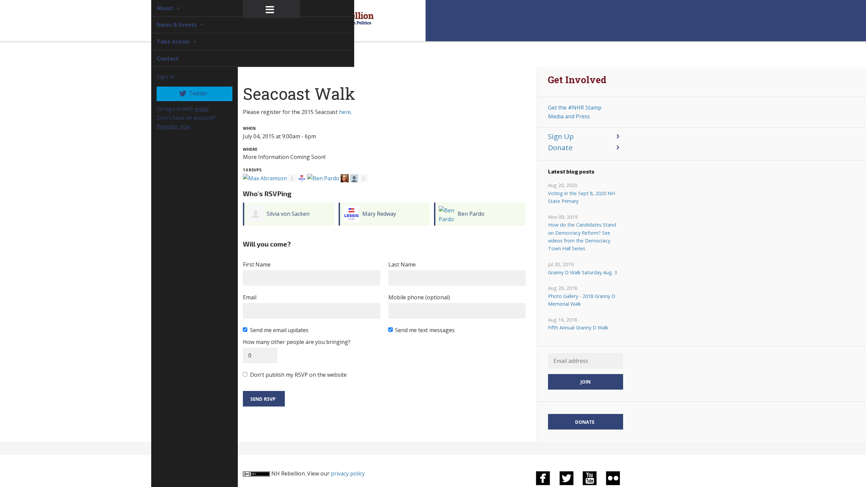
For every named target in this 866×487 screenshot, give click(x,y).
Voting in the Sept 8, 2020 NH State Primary (581, 197)
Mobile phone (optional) (419, 297)
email (194, 109)
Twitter (190, 93)
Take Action (166, 41)
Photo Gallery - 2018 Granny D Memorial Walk (581, 300)
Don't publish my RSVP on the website (298, 374)
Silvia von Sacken (288, 213)
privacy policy (348, 473)
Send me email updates (279, 330)
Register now (165, 126)
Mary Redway (379, 213)
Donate (560, 147)
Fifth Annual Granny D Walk (578, 327)
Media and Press (569, 116)
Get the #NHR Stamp (574, 107)
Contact (160, 58)
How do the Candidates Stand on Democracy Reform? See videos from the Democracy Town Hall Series (582, 237)
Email (249, 297)
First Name (257, 264)
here (345, 112)
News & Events (169, 24)
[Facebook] (543, 477)
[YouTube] (589, 477)
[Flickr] (613, 477)
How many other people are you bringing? (296, 342)
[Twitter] (566, 477)
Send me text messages (425, 330)
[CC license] (256, 473)
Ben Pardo (471, 213)
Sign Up (561, 136)
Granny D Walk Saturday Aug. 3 (582, 272)
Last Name (402, 264)
